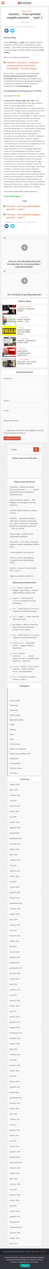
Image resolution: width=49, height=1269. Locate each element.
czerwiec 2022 (15, 1054)
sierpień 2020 (15, 1173)
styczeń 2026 (14, 822)
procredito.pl (17, 624)
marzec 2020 (14, 1200)
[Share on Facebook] (6, 32)
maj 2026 (13, 800)
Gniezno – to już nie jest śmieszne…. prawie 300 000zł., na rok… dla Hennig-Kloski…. (26, 669)
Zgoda (25, 1265)
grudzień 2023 (15, 957)
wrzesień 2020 (15, 1168)
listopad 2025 (15, 833)
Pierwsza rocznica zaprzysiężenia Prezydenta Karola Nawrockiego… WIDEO (22, 560)
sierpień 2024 (15, 914)
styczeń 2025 (14, 887)
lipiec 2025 (13, 855)
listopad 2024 (15, 898)
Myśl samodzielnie (25, 307)
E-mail (6, 411)
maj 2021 (13, 1125)
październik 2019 (16, 1227)
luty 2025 (13, 882)
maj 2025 (13, 865)
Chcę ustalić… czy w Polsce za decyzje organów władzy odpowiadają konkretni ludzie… (24, 544)
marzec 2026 (14, 811)
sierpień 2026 (15, 784)
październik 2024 (16, 903)
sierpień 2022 (15, 1044)
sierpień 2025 (15, 849)
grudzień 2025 (15, 827)
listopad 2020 (15, 1157)
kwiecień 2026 (15, 806)
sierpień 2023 (15, 979)
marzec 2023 (14, 1006)
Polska (21, 328)
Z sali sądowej (24, 360)
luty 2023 (13, 1011)
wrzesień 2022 (15, 1038)
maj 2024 (13, 930)
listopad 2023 (15, 962)
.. (19, 11)
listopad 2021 (15, 1092)
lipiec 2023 (13, 984)
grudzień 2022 (15, 1022)
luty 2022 (13, 1076)
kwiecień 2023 (15, 1000)
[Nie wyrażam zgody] (42, 1262)
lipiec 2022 (13, 1049)
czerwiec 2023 (15, 990)
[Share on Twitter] (12, 32)
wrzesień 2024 (15, 909)
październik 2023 (16, 968)
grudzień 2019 (15, 1216)
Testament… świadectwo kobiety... (26, 310)
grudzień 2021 (15, 1087)
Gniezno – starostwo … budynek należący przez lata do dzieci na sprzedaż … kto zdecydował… (23, 65)
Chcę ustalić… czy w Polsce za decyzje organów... (26, 363)
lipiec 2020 (13, 1179)
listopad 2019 (15, 1222)
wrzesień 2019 (15, 1233)
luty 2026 (13, 817)
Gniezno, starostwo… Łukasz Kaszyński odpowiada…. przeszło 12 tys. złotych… (26, 627)
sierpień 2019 (15, 1238)
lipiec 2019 (13, 1243)
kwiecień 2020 (15, 1195)
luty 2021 (13, 1141)
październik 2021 (16, 1098)
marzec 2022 (14, 1071)
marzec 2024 (14, 941)
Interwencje (25, 338)
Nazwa (7, 401)
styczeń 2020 (14, 1211)
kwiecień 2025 (15, 871)
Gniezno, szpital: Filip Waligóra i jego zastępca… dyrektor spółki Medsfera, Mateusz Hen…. (26, 590)
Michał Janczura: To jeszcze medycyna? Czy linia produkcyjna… (24, 600)
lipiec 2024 (13, 919)
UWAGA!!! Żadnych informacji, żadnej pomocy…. (24, 332)
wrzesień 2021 (15, 1103)
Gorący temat (26, 11)
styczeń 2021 (14, 1146)
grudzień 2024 (15, 892)
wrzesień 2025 (15, 844)
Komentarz (8, 378)
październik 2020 (16, 1162)
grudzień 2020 (15, 1152)
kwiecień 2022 (15, 1065)
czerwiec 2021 (15, 1119)
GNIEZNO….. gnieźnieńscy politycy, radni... (26, 341)
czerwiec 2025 (15, 860)
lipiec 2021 (13, 1114)
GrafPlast (42, 1251)
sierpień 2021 (15, 1108)
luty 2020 (13, 1206)
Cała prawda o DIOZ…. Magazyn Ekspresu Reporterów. (24, 645)
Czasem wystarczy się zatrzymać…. (23, 552)
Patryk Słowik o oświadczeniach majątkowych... (23, 353)
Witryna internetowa (11, 420)
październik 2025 (16, 838)
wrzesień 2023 (15, 973)
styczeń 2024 (14, 952)
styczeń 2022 (14, 1081)
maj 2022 (13, 1060)
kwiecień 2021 (15, 1130)
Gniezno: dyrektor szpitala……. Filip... (23, 320)
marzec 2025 (14, 876)
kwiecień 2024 (15, 936)
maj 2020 (13, 1189)
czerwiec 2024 (15, 925)
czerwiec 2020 (15, 1184)
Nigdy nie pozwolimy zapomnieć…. (22, 576)
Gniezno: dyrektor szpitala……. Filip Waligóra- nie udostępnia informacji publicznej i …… (23, 502)
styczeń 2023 (14, 1017)
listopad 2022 (15, 1027)
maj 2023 (13, 995)
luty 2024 (13, 946)
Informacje (22, 349)
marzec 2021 (14, 1135)
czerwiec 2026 (15, 795)
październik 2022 (16, 1033)
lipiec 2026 (13, 790)
